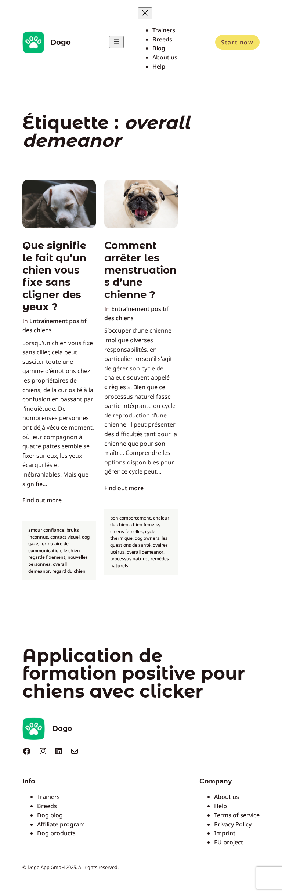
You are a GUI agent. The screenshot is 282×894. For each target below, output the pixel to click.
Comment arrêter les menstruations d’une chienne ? (140, 269)
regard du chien (69, 571)
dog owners (147, 538)
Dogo (60, 42)
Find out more (42, 500)
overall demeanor (47, 567)
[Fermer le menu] (145, 13)
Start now (237, 42)
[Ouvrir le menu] (116, 42)
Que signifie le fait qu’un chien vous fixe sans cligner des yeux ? (54, 275)
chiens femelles (126, 531)
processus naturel (129, 558)
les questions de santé (138, 541)
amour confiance (46, 530)
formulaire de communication (48, 547)
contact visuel (65, 537)
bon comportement (130, 518)
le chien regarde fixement (54, 554)
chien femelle (145, 524)
